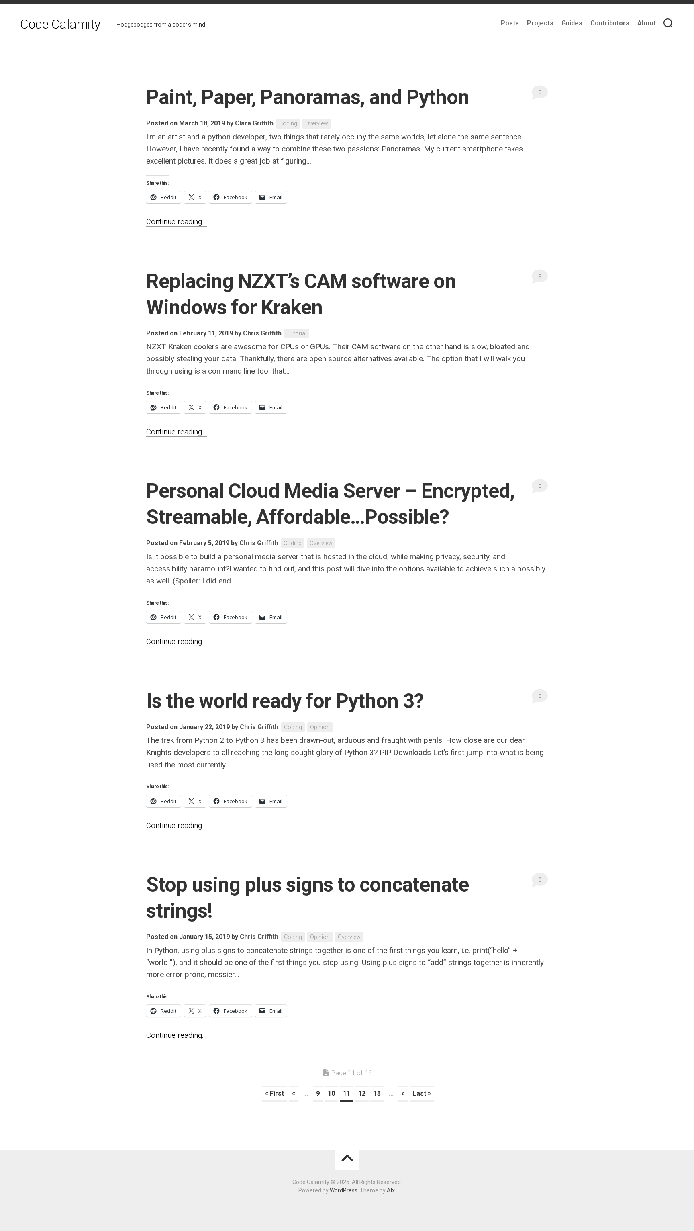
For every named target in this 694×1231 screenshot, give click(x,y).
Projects (540, 23)
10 (331, 1093)
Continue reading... (176, 221)
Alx (391, 1190)
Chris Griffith (262, 333)
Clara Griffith (254, 123)
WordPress (343, 1190)
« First (274, 1093)
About (646, 23)
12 (361, 1093)
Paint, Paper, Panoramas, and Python (307, 97)
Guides (571, 23)
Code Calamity (60, 24)
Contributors (609, 23)
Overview (316, 123)
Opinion (320, 727)
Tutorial (296, 333)
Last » (422, 1093)
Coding (288, 123)
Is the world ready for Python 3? (285, 701)
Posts (510, 23)
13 (377, 1093)
